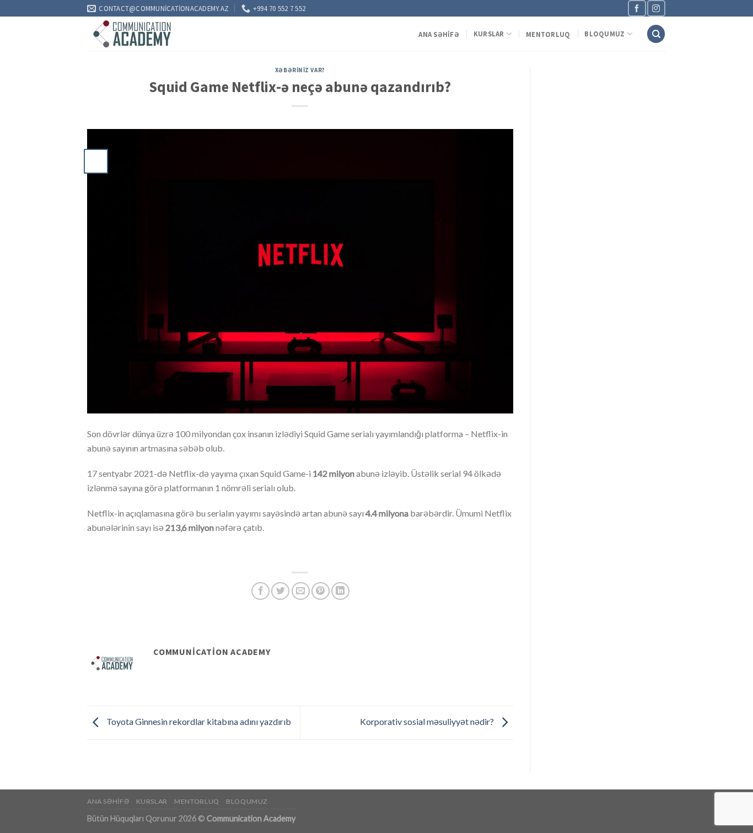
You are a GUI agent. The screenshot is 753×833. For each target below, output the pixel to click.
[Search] (656, 34)
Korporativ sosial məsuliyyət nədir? (428, 721)
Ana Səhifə (438, 34)
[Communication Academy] (133, 33)
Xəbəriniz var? (300, 70)
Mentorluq (548, 34)
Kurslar (489, 33)
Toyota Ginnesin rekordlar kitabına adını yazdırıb (198, 721)
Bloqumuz (604, 33)
